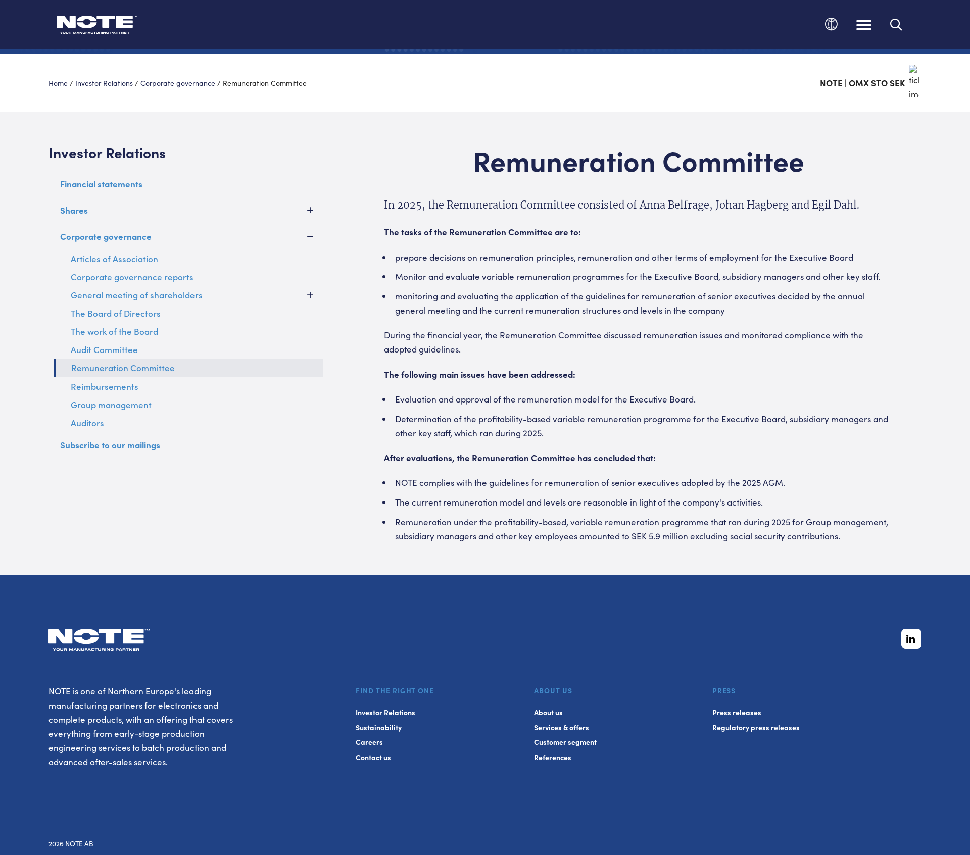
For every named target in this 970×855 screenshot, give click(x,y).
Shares (74, 210)
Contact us (373, 757)
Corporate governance (177, 82)
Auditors (87, 423)
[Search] (896, 25)
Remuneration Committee (123, 368)
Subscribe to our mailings (110, 445)
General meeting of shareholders (137, 295)
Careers (369, 742)
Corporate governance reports (132, 277)
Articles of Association (114, 259)
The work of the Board (114, 331)
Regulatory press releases (756, 727)
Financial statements (101, 184)
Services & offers (561, 727)
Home (58, 82)
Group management (111, 404)
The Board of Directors (116, 313)
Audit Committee (104, 349)
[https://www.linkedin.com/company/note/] (911, 639)
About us (548, 712)
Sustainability (379, 727)
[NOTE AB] (97, 26)
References (552, 757)
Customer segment (565, 742)
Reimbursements (104, 386)
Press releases (736, 712)
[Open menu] (863, 25)
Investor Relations (104, 82)
